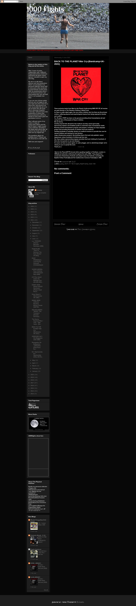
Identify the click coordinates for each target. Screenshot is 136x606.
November (35, 225)
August (34, 233)
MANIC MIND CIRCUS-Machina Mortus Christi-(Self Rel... (37, 304)
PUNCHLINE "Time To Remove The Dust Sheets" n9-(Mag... (37, 252)
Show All (46, 590)
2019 (32, 377)
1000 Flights (45, 9)
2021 (62, 163)
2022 (32, 217)
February (35, 368)
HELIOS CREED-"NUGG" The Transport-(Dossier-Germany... (37, 313)
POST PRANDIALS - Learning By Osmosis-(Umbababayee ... (37, 262)
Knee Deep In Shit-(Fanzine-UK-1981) (37, 295)
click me (81, 147)
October (35, 228)
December (35, 222)
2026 (32, 206)
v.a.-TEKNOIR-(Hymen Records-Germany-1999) (37, 243)
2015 (32, 388)
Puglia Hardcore (35, 549)
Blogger (80, 602)
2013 (32, 393)
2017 (32, 383)
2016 (32, 385)
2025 (32, 209)
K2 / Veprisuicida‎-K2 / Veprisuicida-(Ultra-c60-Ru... (37, 354)
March (34, 366)
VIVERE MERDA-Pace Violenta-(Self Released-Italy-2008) (37, 271)
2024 (32, 212)
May (33, 360)
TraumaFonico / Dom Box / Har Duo (42, 552)
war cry (92, 163)
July (33, 236)
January (35, 371)
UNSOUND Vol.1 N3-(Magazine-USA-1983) (37, 338)
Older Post (102, 224)
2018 (32, 380)
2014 (32, 391)
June (34, 238)
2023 (32, 214)
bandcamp (84, 163)
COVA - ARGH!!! (35, 563)
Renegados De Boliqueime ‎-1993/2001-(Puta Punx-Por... (36, 346)
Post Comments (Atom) (86, 229)
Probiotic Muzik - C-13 (37, 535)
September (36, 230)
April (33, 363)
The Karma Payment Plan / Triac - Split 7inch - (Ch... (37, 321)
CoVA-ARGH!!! (35, 577)
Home (81, 224)
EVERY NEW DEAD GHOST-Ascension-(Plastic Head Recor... (37, 288)
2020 (32, 374)
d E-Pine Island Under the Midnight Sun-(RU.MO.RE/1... (37, 279)
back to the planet (72, 163)
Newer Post (59, 224)
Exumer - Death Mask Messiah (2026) (42, 566)
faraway (39, 190)
